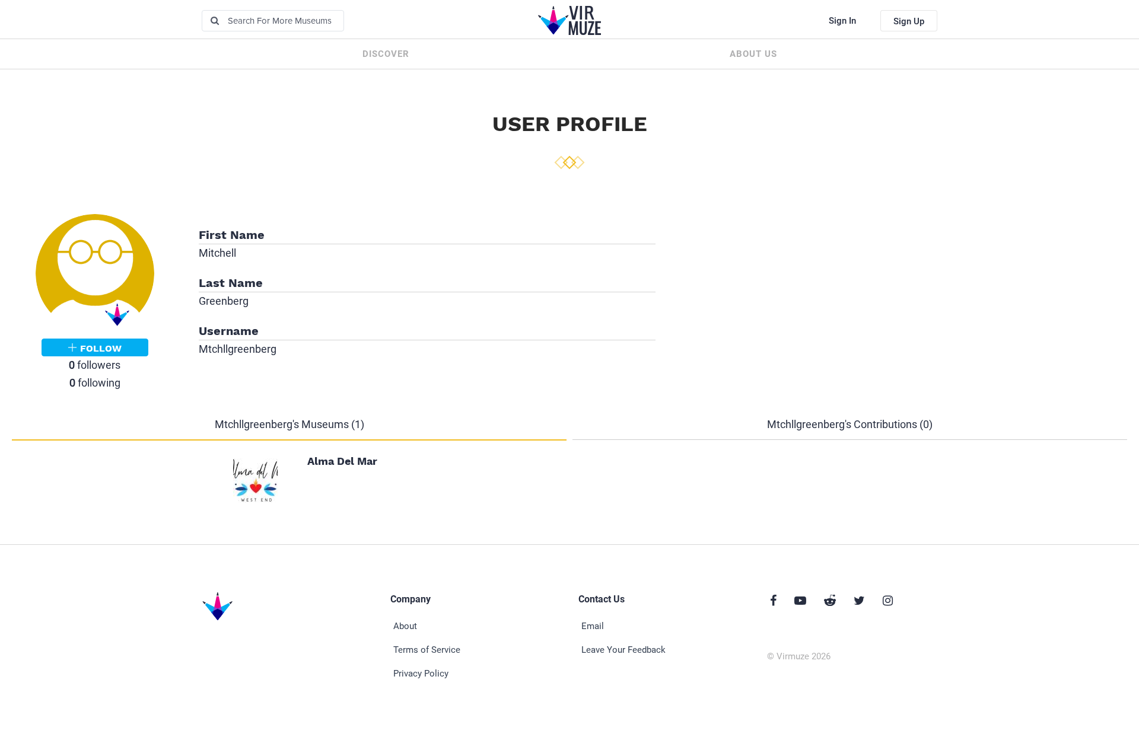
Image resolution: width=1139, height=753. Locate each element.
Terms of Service (426, 649)
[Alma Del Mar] (255, 479)
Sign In (842, 20)
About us (753, 54)
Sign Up (908, 21)
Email (592, 626)
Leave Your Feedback (623, 649)
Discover (385, 54)
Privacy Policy (420, 673)
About (405, 626)
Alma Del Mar (342, 461)
